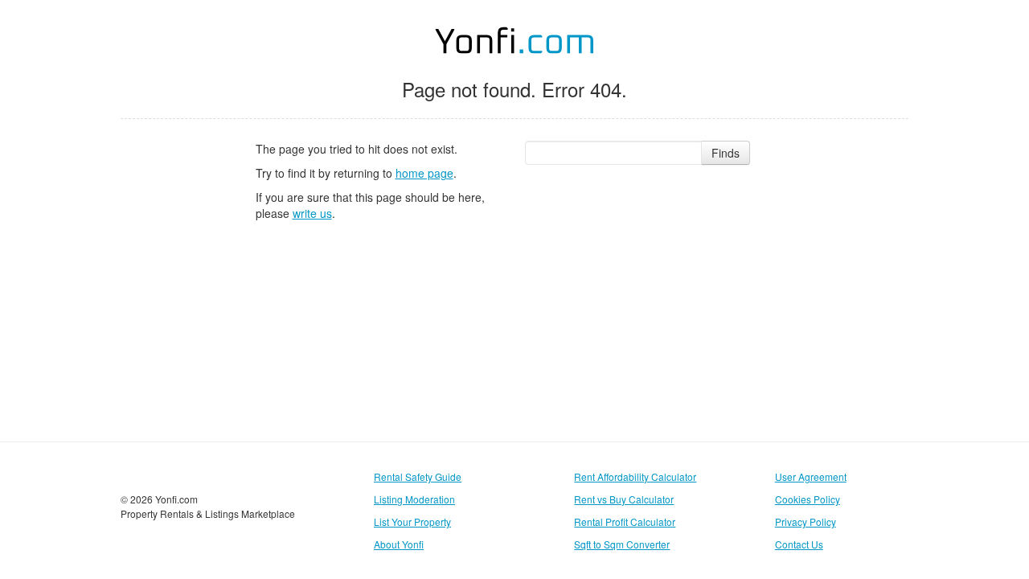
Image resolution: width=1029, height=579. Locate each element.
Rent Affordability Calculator (635, 476)
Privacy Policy (805, 521)
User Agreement (811, 476)
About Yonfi (399, 544)
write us (312, 213)
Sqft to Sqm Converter (622, 544)
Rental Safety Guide (417, 476)
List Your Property (412, 521)
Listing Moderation (414, 499)
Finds (725, 153)
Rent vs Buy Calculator (624, 499)
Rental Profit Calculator (624, 521)
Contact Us (799, 544)
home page (424, 173)
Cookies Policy (807, 499)
